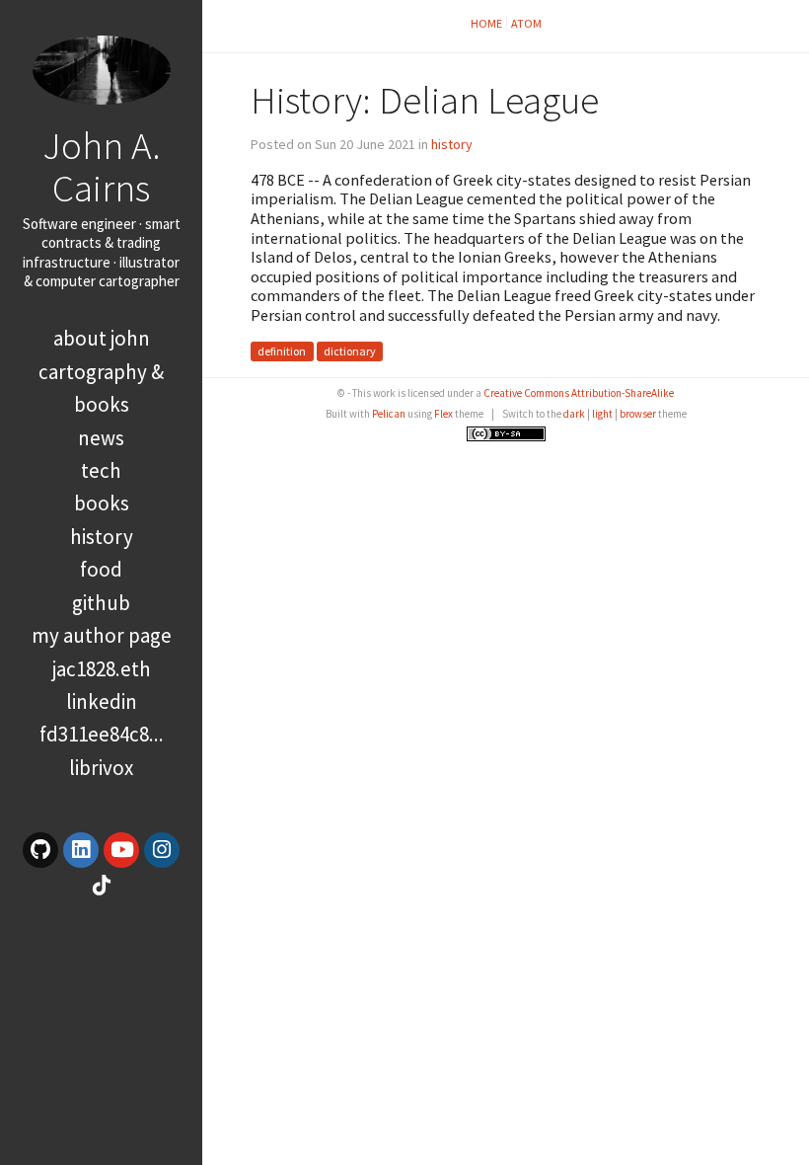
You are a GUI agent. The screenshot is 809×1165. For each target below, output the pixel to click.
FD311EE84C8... (101, 734)
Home (486, 23)
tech (101, 470)
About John (101, 338)
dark (574, 414)
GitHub (101, 602)
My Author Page (102, 635)
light (602, 414)
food (101, 569)
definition (281, 352)
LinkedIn (101, 701)
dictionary (350, 352)
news (101, 438)
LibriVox (101, 767)
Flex (443, 414)
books (101, 503)
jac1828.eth (101, 669)
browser (638, 414)
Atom (526, 23)
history (101, 536)
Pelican (388, 414)
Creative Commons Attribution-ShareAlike (578, 393)
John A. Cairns (101, 166)
